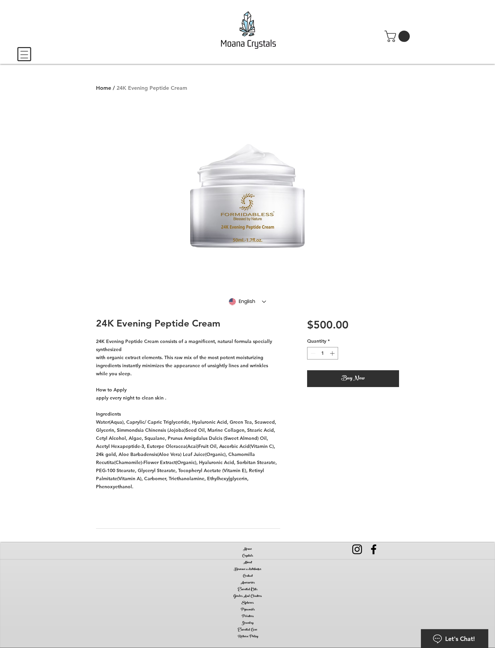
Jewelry (247, 623)
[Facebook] (373, 549)
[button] (398, 36)
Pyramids (247, 609)
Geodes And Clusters (247, 596)
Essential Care (247, 629)
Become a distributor (247, 569)
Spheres (247, 603)
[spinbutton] (323, 353)
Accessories (247, 582)
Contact (248, 576)
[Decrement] (312, 353)
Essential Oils (247, 589)
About (247, 562)
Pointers (247, 616)
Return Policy (247, 636)
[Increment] (333, 353)
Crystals (247, 555)
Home (103, 88)
